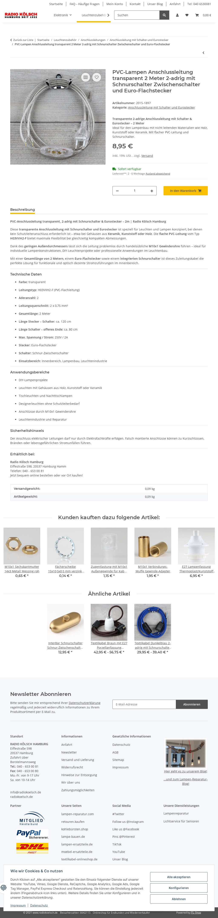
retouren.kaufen (73, 822)
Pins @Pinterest (123, 837)
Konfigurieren (179, 888)
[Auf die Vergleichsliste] (85, 77)
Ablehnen (179, 899)
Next (207, 555)
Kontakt (135, 4)
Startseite (56, 4)
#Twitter (118, 814)
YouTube (118, 852)
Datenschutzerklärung (84, 703)
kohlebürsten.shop (74, 829)
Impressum (18, 905)
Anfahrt (175, 4)
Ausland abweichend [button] (158, 173)
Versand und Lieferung (77, 760)
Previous (10, 555)
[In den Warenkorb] (13, 66)
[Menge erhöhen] (151, 190)
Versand (147, 156)
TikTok (116, 844)
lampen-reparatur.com (77, 814)
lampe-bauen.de (73, 837)
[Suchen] (164, 15)
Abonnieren (191, 704)
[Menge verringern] (117, 190)
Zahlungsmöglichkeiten (78, 790)
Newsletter (69, 752)
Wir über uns (70, 782)
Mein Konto (114, 4)
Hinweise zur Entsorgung (79, 775)
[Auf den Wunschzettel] (96, 77)
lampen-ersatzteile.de (77, 844)
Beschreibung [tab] (22, 210)
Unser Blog (155, 4)
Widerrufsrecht (72, 767)
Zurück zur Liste (23, 40)
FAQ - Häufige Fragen (85, 4)
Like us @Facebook (125, 829)
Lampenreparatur (176, 813)
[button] (177, 15)
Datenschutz (39, 905)
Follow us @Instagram (128, 822)
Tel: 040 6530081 (199, 4)
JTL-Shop (196, 912)
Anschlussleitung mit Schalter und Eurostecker (161, 107)
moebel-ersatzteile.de (76, 852)
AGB (115, 752)
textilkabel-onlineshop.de (79, 859)
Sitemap (118, 760)
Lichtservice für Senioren (181, 821)
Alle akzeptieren (179, 877)
